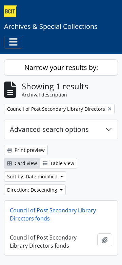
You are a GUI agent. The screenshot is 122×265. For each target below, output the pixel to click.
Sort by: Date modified (33, 176)
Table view (61, 163)
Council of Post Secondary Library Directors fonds (53, 214)
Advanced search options (49, 129)
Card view (25, 163)
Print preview (29, 150)
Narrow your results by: (61, 67)
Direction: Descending (33, 190)
